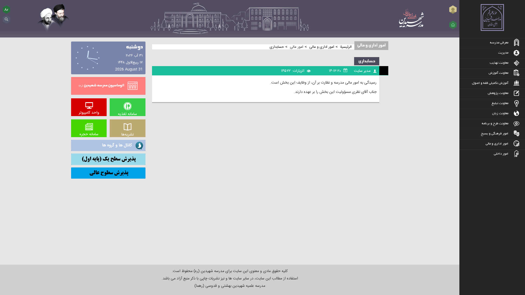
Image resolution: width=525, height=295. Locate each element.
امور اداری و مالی (497, 144)
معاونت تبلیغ (500, 103)
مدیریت (503, 53)
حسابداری (366, 61)
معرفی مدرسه (499, 43)
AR (6, 9)
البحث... (6, 17)
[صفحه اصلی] (453, 25)
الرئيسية (346, 47)
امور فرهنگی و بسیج (494, 133)
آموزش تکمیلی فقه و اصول (490, 83)
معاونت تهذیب (499, 63)
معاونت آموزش (498, 73)
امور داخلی (501, 154)
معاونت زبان (500, 113)
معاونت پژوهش (498, 93)
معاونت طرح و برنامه (495, 123)
